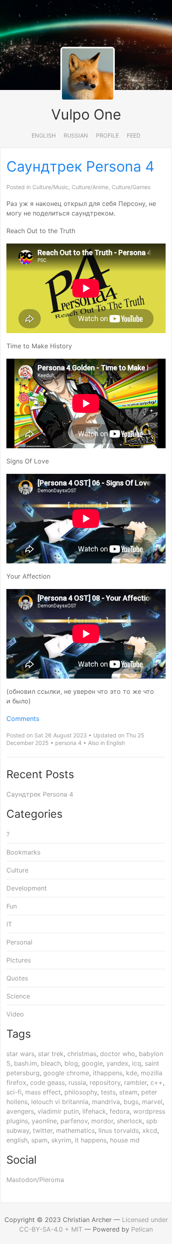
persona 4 (68, 742)
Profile (107, 135)
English (44, 135)
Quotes (17, 978)
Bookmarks (23, 852)
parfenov (74, 1121)
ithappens (107, 1073)
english (17, 1140)
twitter (42, 1130)
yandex (117, 1063)
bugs (131, 1102)
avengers (20, 1111)
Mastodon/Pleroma (35, 1180)
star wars (20, 1054)
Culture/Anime (90, 187)
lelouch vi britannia (59, 1102)
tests (108, 1092)
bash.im (25, 1063)
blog (71, 1063)
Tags (18, 1033)
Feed (133, 135)
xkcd (149, 1130)
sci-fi (14, 1092)
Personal (19, 942)
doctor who (117, 1054)
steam (128, 1092)
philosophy (80, 1092)
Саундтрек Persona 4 (80, 166)
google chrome (66, 1073)
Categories (34, 814)
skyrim (61, 1140)
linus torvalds (118, 1130)
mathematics (75, 1130)
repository (105, 1082)
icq (136, 1063)
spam (39, 1140)
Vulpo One (86, 114)
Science (18, 996)
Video (15, 1014)
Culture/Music (50, 187)
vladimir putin (58, 1111)
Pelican (142, 1229)
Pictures (18, 960)
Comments (22, 719)
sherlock (129, 1121)
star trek (51, 1054)
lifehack (94, 1111)
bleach (51, 1063)
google (92, 1063)
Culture (17, 870)
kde (131, 1073)
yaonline (44, 1121)
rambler (135, 1082)
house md (125, 1140)
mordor (102, 1121)
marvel (152, 1102)
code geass (47, 1082)
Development (26, 888)
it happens (90, 1140)
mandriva (106, 1102)
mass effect (43, 1092)
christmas (81, 1054)
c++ (156, 1082)
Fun (11, 906)
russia (77, 1082)
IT (9, 924)
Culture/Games (131, 187)
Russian (76, 135)
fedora (120, 1111)
